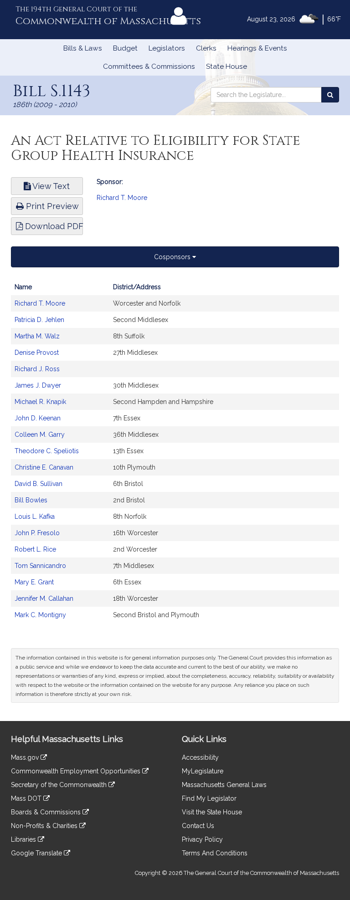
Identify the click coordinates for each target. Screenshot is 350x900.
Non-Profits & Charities (45, 825)
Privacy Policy (202, 839)
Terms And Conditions (214, 853)
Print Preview (51, 206)
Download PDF (53, 226)
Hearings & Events (257, 48)
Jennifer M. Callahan (44, 598)
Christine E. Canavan (44, 467)
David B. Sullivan (38, 483)
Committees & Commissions (149, 66)
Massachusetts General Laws (224, 784)
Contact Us (198, 825)
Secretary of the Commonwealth (59, 784)
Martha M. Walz (37, 336)
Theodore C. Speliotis (47, 451)
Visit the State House (212, 812)
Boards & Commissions (46, 812)
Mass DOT (27, 798)
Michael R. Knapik (40, 401)
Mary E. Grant (34, 582)
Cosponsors (173, 257)
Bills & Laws (82, 48)
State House (226, 66)
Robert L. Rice (35, 549)
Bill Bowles (31, 500)
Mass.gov (26, 757)
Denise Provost (37, 352)
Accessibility (200, 757)
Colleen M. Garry (40, 434)
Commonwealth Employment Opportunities (76, 771)
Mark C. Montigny (40, 615)
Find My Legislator (209, 798)
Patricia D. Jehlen (39, 319)
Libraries (24, 839)
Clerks (206, 48)
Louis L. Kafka (35, 516)
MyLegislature (202, 771)
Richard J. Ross (37, 369)
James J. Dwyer (38, 385)
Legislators (167, 48)
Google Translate (37, 853)
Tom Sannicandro (40, 565)
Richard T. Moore (122, 197)
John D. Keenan (38, 418)
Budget (125, 48)
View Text (50, 186)
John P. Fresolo (37, 533)
